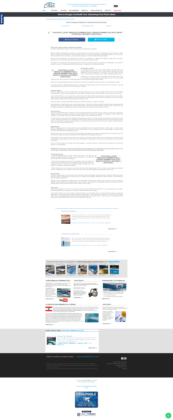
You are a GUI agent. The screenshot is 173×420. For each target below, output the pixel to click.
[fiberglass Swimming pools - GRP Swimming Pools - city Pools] (71, 269)
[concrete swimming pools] (82, 269)
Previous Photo (65, 26)
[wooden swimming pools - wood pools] (103, 269)
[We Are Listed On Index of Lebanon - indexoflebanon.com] (86, 413)
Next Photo (108, 26)
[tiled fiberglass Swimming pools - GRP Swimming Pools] (50, 269)
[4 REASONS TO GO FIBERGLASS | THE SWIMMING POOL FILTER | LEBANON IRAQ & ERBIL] (51, 340)
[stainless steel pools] (92, 269)
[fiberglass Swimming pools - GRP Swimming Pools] (60, 269)
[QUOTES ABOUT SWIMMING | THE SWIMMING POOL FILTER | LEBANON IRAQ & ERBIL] (65, 219)
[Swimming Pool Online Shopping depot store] (86, 399)
